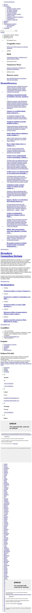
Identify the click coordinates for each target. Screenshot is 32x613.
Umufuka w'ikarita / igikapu (14, 8)
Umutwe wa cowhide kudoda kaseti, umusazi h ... (16, 112)
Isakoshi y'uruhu (24, 362)
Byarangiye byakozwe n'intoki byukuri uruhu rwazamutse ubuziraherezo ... (16, 244)
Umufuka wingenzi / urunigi (14, 14)
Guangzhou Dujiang (11, 254)
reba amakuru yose (5, 324)
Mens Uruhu (18, 363)
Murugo (6, 4)
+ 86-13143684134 (8, 386)
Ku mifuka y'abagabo (12, 10)
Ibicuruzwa (6, 6)
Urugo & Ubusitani (11, 12)
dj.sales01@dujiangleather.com (11, 336)
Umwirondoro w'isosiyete (10, 24)
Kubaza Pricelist (5, 359)
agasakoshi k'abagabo (14, 362)
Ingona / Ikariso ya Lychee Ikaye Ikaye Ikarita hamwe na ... (17, 200)
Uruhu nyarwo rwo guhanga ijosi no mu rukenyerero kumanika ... (17, 172)
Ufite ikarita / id (11, 18)
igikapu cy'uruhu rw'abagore (8, 363)
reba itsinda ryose (5, 281)
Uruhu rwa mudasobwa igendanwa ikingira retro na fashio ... (16, 214)
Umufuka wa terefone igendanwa (15, 17)
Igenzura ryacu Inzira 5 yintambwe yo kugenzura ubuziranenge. (16, 68)
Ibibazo (5, 22)
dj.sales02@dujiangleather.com (11, 400)
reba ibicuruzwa (4, 249)
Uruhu (23, 363)
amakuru (7, 285)
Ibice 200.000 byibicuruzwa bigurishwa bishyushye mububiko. (16, 79)
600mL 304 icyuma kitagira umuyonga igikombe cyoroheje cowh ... (17, 231)
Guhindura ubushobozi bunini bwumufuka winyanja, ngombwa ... (17, 96)
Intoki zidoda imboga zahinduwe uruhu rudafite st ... (17, 134)
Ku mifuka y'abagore (12, 11)
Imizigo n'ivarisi (11, 15)
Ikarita (2, 362)
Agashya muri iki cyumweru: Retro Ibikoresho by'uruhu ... (15, 320)
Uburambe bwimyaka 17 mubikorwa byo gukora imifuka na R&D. (17, 58)
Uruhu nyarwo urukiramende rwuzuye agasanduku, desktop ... (17, 156)
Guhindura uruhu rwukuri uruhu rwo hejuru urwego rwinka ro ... (15, 186)
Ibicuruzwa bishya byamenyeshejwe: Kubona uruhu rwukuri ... (15, 313)
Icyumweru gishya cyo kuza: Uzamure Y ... (17, 291)
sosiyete (6, 362)
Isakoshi (9, 7)
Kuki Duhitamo (11, 25)
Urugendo (9, 26)
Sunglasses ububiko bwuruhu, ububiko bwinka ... (16, 122)
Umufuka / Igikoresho (12, 19)
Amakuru (6, 21)
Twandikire (6, 28)
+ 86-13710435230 (8, 383)
